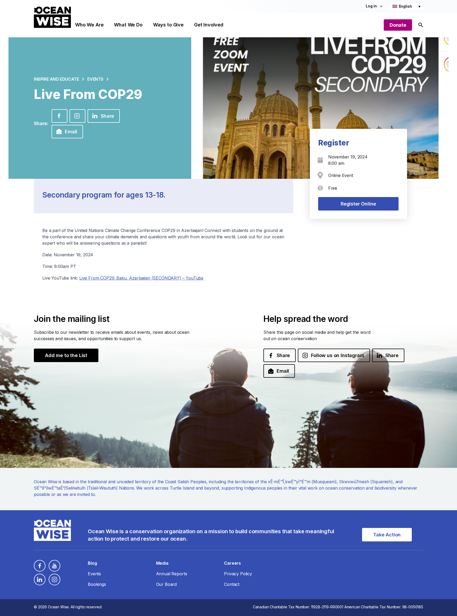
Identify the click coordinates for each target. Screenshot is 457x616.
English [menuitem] (405, 6)
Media (162, 563)
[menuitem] (406, 6)
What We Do (128, 25)
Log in (371, 6)
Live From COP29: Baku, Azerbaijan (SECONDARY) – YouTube (141, 278)
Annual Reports (171, 573)
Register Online (358, 204)
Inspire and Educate (56, 79)
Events (95, 79)
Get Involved (208, 25)
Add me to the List (66, 355)
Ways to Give (168, 25)
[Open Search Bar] (420, 25)
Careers (232, 563)
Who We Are (89, 25)
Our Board (166, 584)
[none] (406, 6)
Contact (231, 584)
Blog (92, 563)
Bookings (97, 584)
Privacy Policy (238, 573)
